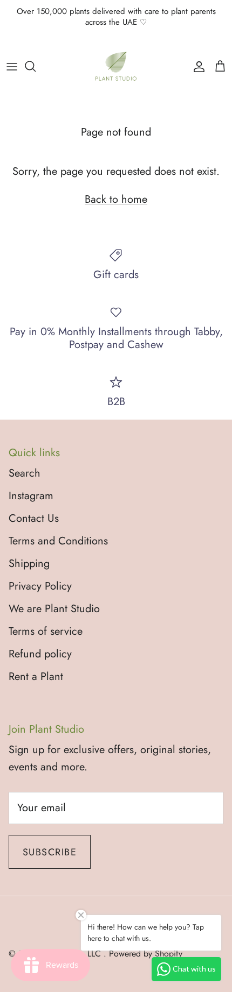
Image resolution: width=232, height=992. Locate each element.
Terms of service (46, 631)
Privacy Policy (40, 586)
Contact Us (34, 518)
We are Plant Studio (54, 609)
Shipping (29, 563)
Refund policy (40, 654)
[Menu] (12, 66)
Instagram (31, 496)
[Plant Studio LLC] (116, 66)
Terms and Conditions (58, 541)
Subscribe (50, 852)
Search (24, 473)
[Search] (35, 66)
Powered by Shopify (145, 953)
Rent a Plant (36, 676)
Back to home (116, 199)
